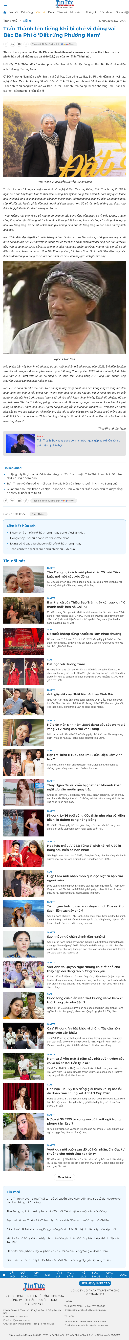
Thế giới (91, 12)
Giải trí (40, 12)
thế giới (30, 549)
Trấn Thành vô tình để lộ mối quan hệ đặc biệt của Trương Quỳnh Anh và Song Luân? (64, 483)
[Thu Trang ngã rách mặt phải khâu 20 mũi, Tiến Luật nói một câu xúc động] (23, 579)
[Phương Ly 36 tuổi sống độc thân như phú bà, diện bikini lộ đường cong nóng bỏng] (23, 822)
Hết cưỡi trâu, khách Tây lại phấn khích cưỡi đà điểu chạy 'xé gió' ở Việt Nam (57, 1251)
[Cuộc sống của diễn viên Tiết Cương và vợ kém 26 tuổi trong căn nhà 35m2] (23, 1005)
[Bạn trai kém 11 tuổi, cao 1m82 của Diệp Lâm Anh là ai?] (23, 762)
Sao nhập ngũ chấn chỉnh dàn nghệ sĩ (76, 936)
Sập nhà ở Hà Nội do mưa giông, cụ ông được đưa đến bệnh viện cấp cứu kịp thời (61, 1229)
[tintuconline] (4, 12)
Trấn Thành (38, 514)
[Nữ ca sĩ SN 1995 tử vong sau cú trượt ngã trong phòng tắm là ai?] (23, 1126)
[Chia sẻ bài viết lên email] (19, 44)
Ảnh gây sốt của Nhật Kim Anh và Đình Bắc (80, 694)
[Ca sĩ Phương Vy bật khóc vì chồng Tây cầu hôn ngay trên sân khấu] (23, 1036)
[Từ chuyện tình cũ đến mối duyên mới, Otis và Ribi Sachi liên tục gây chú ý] (23, 913)
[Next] (127, 12)
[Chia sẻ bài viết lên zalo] (12, 44)
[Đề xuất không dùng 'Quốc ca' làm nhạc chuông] (23, 641)
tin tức (29, 532)
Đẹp (51, 12)
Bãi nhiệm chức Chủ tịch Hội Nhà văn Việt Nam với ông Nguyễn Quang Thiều (59, 1260)
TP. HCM (69, 1316)
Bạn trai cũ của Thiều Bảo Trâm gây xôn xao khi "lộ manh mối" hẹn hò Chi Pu (58, 1220)
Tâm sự (62, 12)
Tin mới (13, 1192)
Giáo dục (121, 12)
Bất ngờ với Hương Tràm (66, 664)
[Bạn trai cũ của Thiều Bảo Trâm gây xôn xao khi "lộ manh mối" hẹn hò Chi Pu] (23, 610)
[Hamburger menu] (5, 4)
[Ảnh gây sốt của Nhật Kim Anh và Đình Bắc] (23, 701)
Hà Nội (68, 1301)
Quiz (123, 1274)
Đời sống (27, 12)
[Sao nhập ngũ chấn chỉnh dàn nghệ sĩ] (23, 944)
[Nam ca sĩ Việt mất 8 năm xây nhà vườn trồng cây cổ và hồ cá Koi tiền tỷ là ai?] (23, 1066)
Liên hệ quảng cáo (95, 1283)
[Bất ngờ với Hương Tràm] (23, 671)
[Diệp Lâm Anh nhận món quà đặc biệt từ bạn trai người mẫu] (23, 883)
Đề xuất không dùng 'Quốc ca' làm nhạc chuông (84, 634)
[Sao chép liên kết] (26, 44)
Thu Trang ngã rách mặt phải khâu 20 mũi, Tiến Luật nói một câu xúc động (57, 1211)
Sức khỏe (106, 12)
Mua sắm (76, 12)
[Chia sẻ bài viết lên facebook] (5, 44)
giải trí (51, 543)
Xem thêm (64, 1177)
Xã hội (13, 12)
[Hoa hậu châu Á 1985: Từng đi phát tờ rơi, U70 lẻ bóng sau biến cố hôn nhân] (23, 853)
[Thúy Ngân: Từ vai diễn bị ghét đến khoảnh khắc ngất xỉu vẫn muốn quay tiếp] (23, 792)
